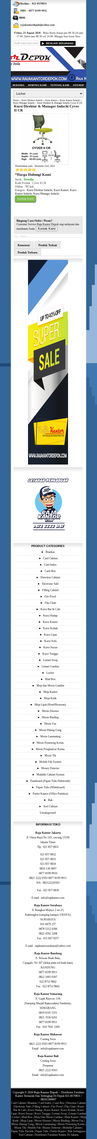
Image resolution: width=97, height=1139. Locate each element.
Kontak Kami (25, 198)
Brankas (50, 552)
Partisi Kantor (58, 1131)
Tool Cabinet (50, 806)
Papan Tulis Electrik (22, 1131)
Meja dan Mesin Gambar (50, 685)
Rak (50, 800)
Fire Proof (50, 596)
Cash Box (50, 571)
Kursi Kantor (51, 100)
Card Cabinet (50, 558)
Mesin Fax (50, 723)
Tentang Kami (59, 85)
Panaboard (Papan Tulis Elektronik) (50, 781)
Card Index (50, 564)
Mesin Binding (50, 717)
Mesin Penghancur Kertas (50, 749)
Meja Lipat (26, 1120)
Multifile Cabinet (72, 1127)
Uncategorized (48, 812)
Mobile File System (50, 761)
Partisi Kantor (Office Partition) (50, 793)
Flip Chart (50, 602)
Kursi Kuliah (50, 628)
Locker (50, 672)
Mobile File (34, 1127)
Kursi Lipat (50, 634)
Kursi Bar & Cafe (50, 609)
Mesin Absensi (50, 711)
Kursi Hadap (50, 615)
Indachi (23, 236)
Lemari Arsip (50, 660)
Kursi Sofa (50, 641)
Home (16, 100)
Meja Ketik (50, 698)
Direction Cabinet (50, 577)
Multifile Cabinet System (50, 774)
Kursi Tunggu (50, 653)
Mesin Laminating (50, 736)
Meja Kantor (50, 692)
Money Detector (50, 768)
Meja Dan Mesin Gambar (48, 1117)
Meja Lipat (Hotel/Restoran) (50, 704)
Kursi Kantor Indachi (70, 100)
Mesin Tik (50, 755)
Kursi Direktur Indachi (32, 100)
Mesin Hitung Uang (50, 730)
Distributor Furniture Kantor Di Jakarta (56, 1134)
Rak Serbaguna (76, 1131)
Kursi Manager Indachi (24, 103)
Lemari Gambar (50, 666)
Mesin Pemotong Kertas (50, 742)
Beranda (18, 85)
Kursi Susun (50, 647)
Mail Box (50, 679)
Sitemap (78, 85)
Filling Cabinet (50, 590)
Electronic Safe (50, 583)
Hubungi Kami (37, 85)
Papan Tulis (41, 1131)
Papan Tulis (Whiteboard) (50, 787)
